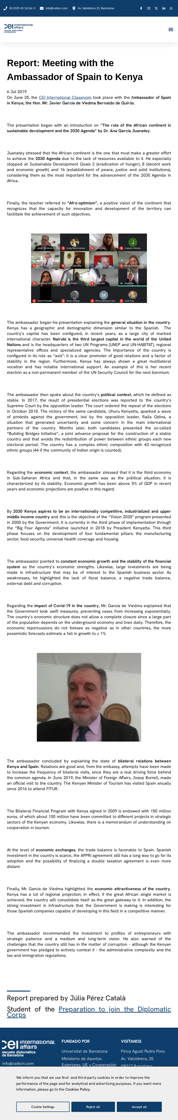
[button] (171, 29)
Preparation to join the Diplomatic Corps (89, 1012)
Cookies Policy (77, 1089)
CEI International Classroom (65, 97)
